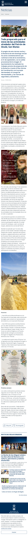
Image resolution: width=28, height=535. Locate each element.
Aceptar (14, 532)
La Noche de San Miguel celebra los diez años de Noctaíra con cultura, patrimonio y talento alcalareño (13, 457)
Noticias (7, 14)
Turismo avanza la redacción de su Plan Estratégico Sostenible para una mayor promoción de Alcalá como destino (17, 472)
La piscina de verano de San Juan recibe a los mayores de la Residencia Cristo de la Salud (17, 481)
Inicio (2, 14)
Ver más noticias (23, 495)
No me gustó (19, 425)
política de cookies (6, 528)
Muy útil (8, 425)
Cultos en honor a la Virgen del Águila (13, 492)
